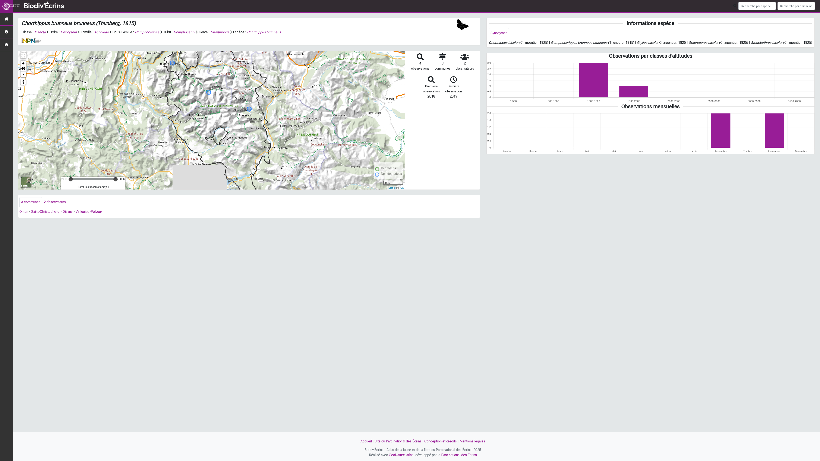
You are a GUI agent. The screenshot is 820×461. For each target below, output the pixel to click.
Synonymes (499, 33)
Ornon (23, 212)
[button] (23, 69)
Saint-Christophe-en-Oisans (52, 212)
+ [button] (23, 63)
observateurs (55, 202)
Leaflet (391, 187)
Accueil (366, 441)
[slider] (71, 179)
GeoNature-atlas (401, 455)
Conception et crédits (440, 441)
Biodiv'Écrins (44, 6)
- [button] (23, 74)
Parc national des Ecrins (459, 455)
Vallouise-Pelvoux (89, 212)
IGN (402, 187)
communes (30, 202)
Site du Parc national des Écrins (398, 441)
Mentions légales (472, 441)
